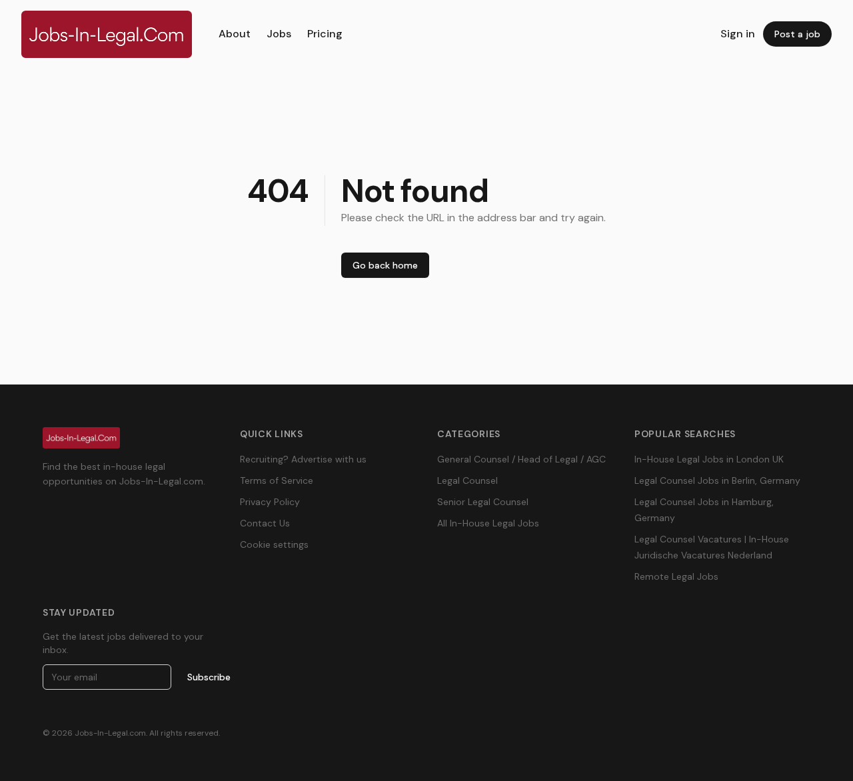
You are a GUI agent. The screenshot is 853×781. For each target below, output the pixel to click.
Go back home (385, 265)
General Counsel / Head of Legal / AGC (521, 459)
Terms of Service (276, 480)
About (235, 34)
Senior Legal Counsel (482, 502)
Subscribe (209, 677)
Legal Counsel (467, 480)
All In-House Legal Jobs (488, 523)
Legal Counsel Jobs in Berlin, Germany (717, 480)
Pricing (325, 34)
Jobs (279, 34)
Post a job (797, 34)
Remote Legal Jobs (676, 576)
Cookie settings (274, 544)
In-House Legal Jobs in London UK (709, 459)
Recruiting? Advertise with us (303, 459)
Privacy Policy (270, 502)
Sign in (737, 34)
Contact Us (265, 523)
